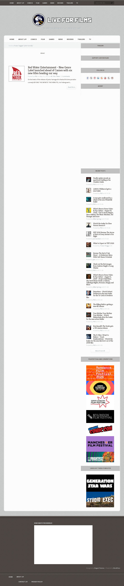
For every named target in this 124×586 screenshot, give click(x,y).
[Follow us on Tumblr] (108, 78)
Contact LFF (23, 582)
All (51, 76)
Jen (94, 259)
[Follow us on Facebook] (87, 78)
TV (77, 3)
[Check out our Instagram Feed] (112, 78)
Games (45, 3)
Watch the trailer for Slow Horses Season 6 (102, 224)
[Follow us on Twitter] (91, 78)
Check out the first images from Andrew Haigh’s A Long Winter (103, 266)
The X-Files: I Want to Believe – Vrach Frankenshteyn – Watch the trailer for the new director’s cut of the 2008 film (99, 339)
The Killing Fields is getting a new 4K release (103, 305)
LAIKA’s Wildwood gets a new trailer (102, 190)
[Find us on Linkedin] (98, 78)
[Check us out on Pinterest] (94, 78)
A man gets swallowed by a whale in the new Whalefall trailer (102, 200)
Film (37, 3)
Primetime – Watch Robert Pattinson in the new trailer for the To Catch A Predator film (99, 294)
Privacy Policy (37, 582)
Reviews (60, 3)
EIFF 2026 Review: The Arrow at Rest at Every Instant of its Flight (103, 234)
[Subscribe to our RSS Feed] (101, 78)
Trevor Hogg (104, 246)
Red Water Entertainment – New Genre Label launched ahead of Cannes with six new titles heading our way (50, 70)
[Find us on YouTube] (105, 78)
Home (12, 3)
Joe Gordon (97, 239)
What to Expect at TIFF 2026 (103, 243)
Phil (36, 76)
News (52, 3)
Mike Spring (97, 219)
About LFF (20, 3)
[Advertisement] (42, 58)
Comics (30, 3)
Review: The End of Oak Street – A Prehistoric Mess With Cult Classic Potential (102, 255)
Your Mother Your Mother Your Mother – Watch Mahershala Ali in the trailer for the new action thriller (99, 316)
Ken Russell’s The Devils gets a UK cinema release (103, 327)
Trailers (69, 3)
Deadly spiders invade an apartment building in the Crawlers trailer (102, 180)
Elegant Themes (99, 568)
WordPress (116, 568)
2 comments (66, 76)
